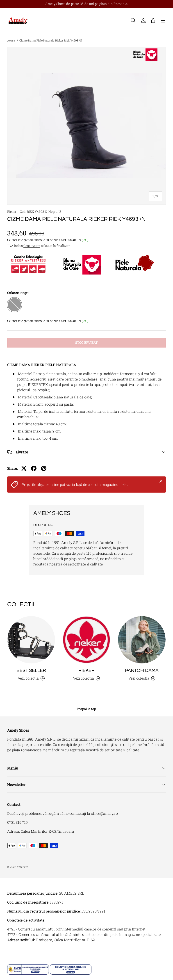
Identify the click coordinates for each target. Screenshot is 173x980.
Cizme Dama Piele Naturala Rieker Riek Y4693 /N (50, 40)
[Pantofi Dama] (142, 639)
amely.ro (22, 867)
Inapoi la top (86, 709)
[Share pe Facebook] (34, 468)
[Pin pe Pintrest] (44, 468)
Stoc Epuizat (86, 342)
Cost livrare (31, 245)
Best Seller (31, 670)
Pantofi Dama (142, 670)
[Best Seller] (31, 639)
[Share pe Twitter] (24, 468)
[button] (153, 21)
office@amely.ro (104, 813)
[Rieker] (86, 639)
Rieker (11, 211)
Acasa (11, 40)
